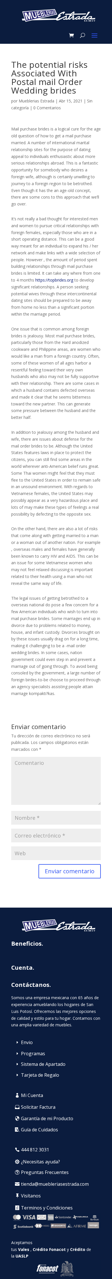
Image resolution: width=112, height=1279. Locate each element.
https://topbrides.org (54, 280)
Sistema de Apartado (43, 1064)
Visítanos (31, 1196)
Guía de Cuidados (39, 1129)
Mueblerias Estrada (36, 101)
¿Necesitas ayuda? (40, 1162)
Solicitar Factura (38, 1107)
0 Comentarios (47, 107)
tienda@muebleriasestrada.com (55, 1184)
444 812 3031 (35, 1150)
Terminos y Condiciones (47, 1208)
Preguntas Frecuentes (45, 1172)
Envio (27, 1042)
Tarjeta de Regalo (40, 1075)
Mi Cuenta (32, 1095)
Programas (33, 1053)
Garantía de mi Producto (47, 1118)
